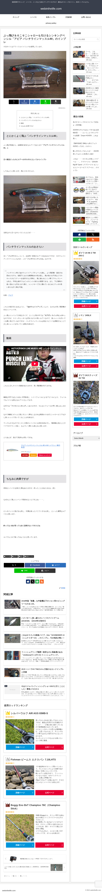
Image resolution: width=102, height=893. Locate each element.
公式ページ (49, 747)
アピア (10, 295)
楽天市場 (25, 455)
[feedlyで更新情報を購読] (37, 582)
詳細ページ (20, 747)
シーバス (8, 556)
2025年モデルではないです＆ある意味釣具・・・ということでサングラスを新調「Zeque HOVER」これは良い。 (86, 134)
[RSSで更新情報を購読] (42, 582)
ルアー (15, 556)
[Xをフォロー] (33, 582)
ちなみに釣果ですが (27, 126)
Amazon (33, 455)
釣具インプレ (29, 556)
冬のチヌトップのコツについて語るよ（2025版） (85, 123)
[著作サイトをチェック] (28, 582)
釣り (22, 556)
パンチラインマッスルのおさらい (31, 120)
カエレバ (29, 451)
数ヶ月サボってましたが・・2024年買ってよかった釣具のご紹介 (86, 152)
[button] (56, 102)
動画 (22, 123)
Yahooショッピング (45, 455)
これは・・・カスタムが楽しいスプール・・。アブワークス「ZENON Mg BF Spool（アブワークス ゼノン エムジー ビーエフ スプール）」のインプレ (86, 164)
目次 (32, 113)
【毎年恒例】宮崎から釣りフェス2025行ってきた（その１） (85, 145)
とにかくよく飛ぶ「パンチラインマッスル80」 (35, 117)
